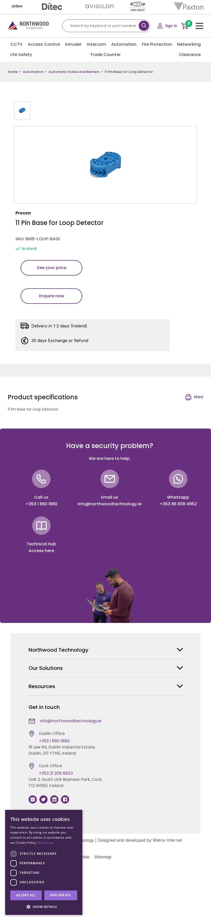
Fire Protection (157, 44)
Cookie (82, 857)
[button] (43, 907)
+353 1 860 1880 (41, 504)
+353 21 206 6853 (56, 773)
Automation (123, 44)
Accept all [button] (26, 895)
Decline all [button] (60, 895)
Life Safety (21, 55)
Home (13, 72)
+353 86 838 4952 (178, 504)
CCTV (16, 44)
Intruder (73, 44)
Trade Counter (105, 55)
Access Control (44, 44)
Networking (189, 44)
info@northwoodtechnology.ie (110, 504)
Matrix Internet (167, 840)
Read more (46, 842)
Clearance (190, 55)
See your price (51, 268)
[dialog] (43, 862)
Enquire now (51, 296)
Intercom (96, 44)
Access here (41, 551)
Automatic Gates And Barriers (74, 72)
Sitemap (102, 857)
